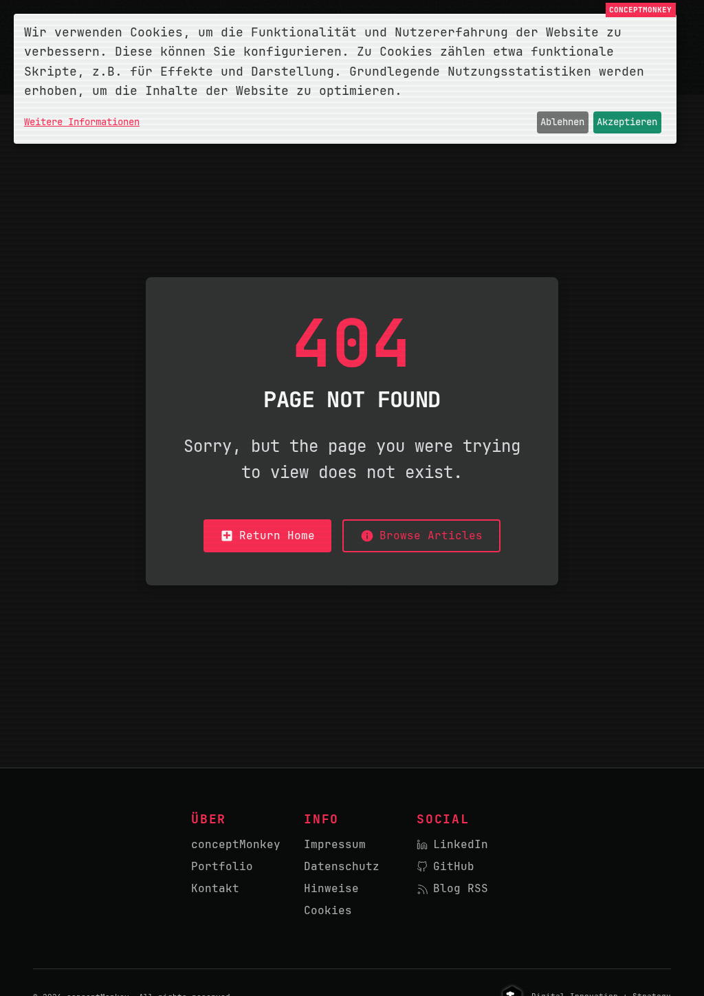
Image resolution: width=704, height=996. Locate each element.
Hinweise (331, 888)
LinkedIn (460, 844)
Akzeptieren (627, 122)
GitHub (453, 866)
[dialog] (345, 79)
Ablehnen (562, 122)
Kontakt (215, 888)
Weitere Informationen (82, 122)
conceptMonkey (235, 844)
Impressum (335, 844)
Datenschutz (342, 866)
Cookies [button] (328, 910)
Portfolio (222, 866)
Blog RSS (460, 888)
